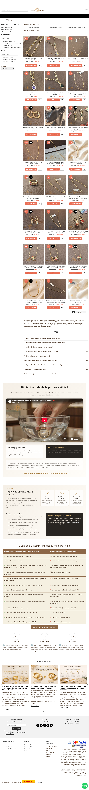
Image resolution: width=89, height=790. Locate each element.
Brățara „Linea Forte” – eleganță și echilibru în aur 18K (77, 93)
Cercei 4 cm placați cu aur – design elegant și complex (78, 128)
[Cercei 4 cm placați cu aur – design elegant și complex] (78, 116)
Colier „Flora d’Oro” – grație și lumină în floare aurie (78, 59)
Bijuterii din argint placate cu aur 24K (10, 31)
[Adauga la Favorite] (40, 65)
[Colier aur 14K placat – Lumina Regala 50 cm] (55, 46)
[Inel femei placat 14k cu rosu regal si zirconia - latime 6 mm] (33, 185)
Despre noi (5, 745)
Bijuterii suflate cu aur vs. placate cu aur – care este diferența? (43, 687)
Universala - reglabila (8, 41)
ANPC (25, 751)
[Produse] (2, 16)
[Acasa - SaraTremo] (39, 10)
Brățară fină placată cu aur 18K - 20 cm (55, 197)
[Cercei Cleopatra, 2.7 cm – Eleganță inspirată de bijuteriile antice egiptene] (33, 116)
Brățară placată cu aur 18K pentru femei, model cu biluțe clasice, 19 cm (56, 301)
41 (82, 312)
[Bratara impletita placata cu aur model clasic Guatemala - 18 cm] (55, 150)
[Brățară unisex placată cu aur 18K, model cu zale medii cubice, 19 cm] (55, 219)
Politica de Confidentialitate (9, 749)
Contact (5, 753)
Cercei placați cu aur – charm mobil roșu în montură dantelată (78, 232)
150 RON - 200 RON (8, 61)
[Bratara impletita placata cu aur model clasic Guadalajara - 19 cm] (78, 185)
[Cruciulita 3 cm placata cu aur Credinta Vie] (78, 289)
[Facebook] (37, 725)
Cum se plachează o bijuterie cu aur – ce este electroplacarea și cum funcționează (73, 688)
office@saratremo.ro (73, 723)
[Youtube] (44, 725)
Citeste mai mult (6, 709)
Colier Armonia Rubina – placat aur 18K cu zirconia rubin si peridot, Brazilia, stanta (33, 266)
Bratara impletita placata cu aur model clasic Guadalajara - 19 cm (78, 197)
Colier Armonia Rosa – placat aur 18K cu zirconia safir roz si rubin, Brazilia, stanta (56, 266)
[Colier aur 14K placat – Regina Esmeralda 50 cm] (55, 81)
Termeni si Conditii (7, 747)
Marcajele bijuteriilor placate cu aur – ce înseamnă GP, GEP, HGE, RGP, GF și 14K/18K (15, 688)
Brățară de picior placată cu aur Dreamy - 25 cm (33, 163)
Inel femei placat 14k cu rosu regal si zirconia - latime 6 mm (33, 197)
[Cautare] (26, 10)
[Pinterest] (41, 725)
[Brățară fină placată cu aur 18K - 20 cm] (55, 185)
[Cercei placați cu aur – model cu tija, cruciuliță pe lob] (55, 116)
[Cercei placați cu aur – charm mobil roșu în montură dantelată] (78, 219)
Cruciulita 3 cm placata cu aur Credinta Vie (78, 301)
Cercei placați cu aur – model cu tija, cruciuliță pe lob (56, 128)
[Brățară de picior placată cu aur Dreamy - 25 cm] (33, 150)
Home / (5, 20)
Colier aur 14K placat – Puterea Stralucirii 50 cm (33, 59)
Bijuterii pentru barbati (6, 29)
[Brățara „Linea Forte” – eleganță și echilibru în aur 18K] (78, 81)
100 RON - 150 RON (8, 59)
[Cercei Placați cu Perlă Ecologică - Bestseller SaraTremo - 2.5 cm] (33, 219)
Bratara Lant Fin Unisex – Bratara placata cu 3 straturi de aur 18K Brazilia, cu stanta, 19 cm (33, 301)
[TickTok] (47, 725)
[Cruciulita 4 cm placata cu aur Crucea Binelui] (78, 150)
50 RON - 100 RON (8, 57)
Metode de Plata (28, 745)
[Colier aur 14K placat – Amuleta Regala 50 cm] (33, 81)
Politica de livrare (7, 751)
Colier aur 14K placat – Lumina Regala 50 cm (55, 59)
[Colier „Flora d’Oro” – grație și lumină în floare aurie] (78, 46)
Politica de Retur (28, 747)
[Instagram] (51, 725)
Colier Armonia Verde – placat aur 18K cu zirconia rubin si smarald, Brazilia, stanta (78, 266)
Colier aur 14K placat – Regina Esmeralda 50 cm (55, 93)
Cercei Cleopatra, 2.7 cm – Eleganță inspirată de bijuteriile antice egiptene (33, 128)
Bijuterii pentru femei (6, 27)
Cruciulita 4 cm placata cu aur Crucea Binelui (78, 163)
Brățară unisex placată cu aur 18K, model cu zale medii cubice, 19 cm (55, 232)
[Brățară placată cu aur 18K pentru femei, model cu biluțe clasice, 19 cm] (55, 289)
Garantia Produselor (29, 749)
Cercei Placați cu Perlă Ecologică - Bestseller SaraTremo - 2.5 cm (33, 232)
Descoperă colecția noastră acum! (44, 627)
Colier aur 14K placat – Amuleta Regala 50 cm (33, 93)
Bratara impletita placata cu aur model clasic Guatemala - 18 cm (55, 163)
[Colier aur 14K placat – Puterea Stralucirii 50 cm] (33, 46)
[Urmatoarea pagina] (85, 312)
